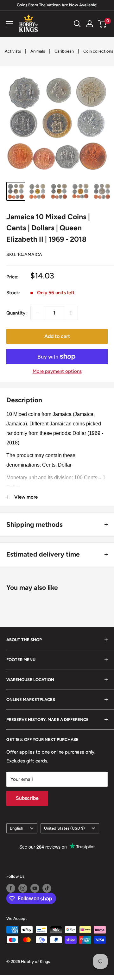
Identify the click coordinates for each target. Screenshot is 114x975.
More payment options (57, 371)
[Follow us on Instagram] (22, 888)
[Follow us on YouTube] (34, 888)
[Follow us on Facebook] (10, 888)
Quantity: (16, 313)
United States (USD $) (64, 828)
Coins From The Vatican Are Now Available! (57, 5)
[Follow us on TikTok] (46, 888)
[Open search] (77, 23)
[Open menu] (9, 23)
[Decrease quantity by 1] (37, 313)
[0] (102, 24)
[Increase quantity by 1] (71, 313)
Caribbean (64, 51)
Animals (37, 51)
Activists (13, 51)
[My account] (89, 23)
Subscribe (27, 798)
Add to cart (57, 336)
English (16, 828)
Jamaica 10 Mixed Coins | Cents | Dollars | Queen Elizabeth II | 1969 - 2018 (48, 228)
